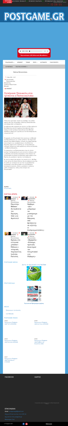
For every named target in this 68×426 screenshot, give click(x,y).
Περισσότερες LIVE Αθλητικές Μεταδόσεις (34, 55)
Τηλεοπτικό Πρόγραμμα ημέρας (34, 303)
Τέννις (28, 62)
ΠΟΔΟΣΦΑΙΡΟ (31, 199)
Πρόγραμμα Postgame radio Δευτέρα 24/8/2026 (41, 323)
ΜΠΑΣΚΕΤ (9, 88)
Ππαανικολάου (10, 81)
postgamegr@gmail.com (16, 411)
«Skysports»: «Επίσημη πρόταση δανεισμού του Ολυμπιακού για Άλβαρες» (32, 248)
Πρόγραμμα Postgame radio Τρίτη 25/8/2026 (11, 323)
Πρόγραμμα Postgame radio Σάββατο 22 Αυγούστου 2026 (40, 342)
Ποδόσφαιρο (9, 62)
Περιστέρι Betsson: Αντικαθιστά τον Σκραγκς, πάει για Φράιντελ (15, 211)
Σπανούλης (7, 83)
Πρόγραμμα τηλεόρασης (13, 310)
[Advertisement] (34, 34)
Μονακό (6, 86)
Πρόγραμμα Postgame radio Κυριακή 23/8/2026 (11, 341)
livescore (64, 2)
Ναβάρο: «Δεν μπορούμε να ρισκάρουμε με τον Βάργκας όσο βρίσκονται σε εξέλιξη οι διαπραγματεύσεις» (32, 217)
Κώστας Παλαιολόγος (20, 72)
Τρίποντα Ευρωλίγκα (10, 84)
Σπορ (34, 62)
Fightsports (54, 62)
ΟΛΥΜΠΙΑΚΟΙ (9, 66)
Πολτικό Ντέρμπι (21, 66)
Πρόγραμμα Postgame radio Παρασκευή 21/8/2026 (11, 360)
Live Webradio (10, 314)
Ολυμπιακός (10, 79)
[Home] (34, 16)
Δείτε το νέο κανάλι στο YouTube (34, 264)
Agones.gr (60, 2)
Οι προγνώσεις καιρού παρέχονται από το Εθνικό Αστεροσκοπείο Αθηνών (47, 403)
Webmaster (49, 424)
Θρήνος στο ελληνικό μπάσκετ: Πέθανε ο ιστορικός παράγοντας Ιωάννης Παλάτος (15, 248)
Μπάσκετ (20, 62)
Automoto (43, 62)
